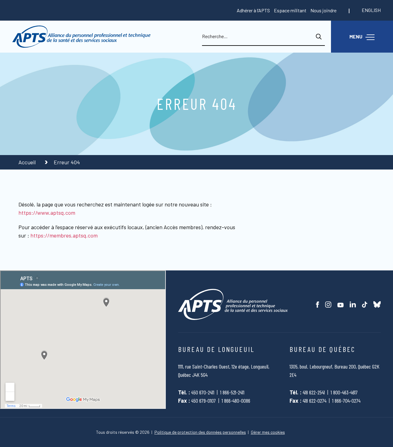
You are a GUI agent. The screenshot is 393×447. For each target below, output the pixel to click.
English (371, 10)
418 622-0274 (314, 400)
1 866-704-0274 (346, 400)
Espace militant (290, 10)
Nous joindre (323, 10)
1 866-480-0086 (236, 400)
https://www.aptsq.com (46, 212)
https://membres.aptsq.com (64, 235)
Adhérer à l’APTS (253, 10)
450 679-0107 (203, 400)
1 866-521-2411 (232, 392)
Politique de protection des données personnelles (200, 432)
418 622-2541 (314, 392)
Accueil (27, 162)
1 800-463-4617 (344, 392)
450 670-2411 (202, 392)
